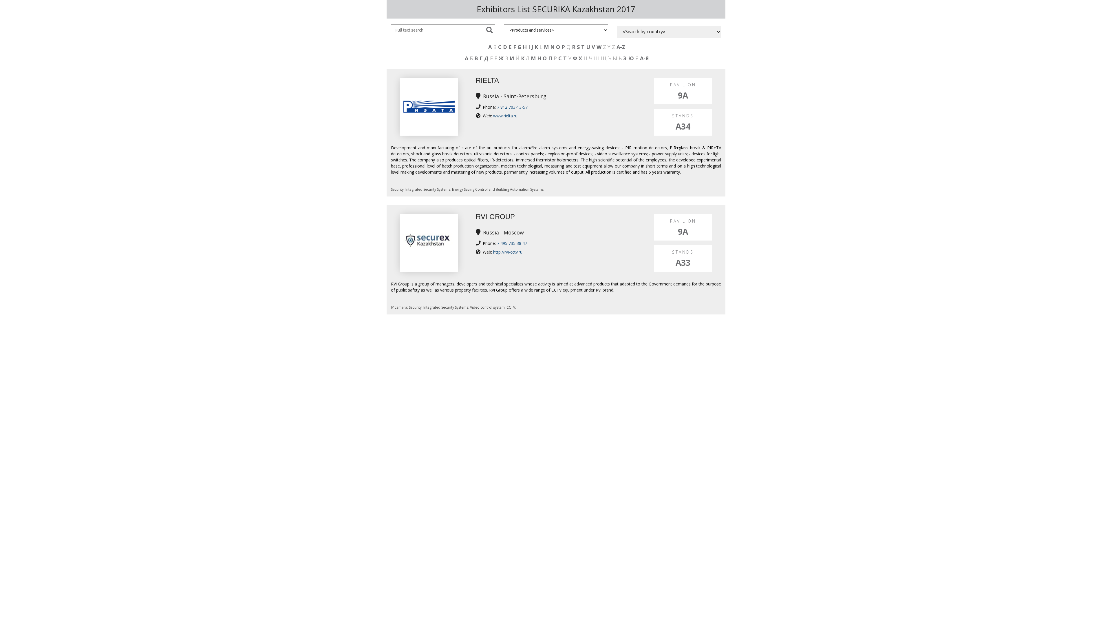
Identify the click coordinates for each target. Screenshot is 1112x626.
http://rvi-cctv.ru (507, 252)
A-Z (621, 46)
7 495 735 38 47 (512, 243)
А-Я (644, 58)
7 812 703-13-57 (512, 107)
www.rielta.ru (505, 116)
